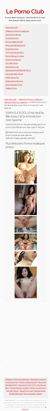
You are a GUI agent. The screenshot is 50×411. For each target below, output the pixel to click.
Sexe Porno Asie (12, 67)
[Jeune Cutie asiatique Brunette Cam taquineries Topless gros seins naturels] (26, 214)
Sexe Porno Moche (13, 35)
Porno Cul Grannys (13, 60)
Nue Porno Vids (12, 49)
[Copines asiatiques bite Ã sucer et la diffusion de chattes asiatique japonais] (26, 232)
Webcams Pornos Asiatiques (17, 31)
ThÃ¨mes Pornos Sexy (15, 52)
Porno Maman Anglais (15, 56)
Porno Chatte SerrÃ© (14, 42)
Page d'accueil (12, 27)
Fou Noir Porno (12, 63)
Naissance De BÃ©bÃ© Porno (18, 70)
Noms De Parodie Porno (15, 45)
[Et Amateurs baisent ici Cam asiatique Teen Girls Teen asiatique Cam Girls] (26, 298)
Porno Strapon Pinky (14, 85)
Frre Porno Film (12, 38)
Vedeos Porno (11, 88)
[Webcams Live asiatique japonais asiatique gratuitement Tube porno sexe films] (26, 183)
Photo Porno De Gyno (14, 81)
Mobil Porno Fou (12, 77)
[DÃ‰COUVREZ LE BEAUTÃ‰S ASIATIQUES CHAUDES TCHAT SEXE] (26, 265)
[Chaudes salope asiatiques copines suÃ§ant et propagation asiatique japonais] (26, 250)
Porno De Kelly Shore (14, 74)
